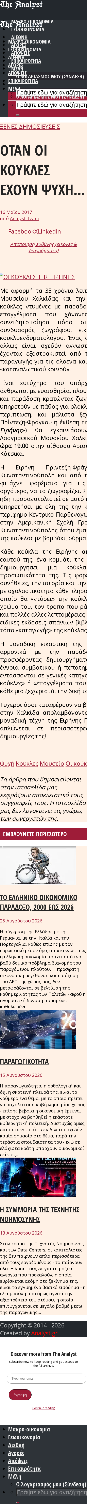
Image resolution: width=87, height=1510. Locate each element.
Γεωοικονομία (24, 49)
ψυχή (7, 763)
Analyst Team (24, 218)
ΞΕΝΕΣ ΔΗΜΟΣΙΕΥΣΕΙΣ (30, 126)
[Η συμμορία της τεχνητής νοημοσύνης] (38, 1194)
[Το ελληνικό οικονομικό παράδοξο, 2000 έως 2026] (38, 883)
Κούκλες (27, 763)
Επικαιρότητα (23, 80)
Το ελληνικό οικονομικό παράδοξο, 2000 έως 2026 (38, 902)
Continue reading (43, 1408)
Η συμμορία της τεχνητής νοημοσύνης (39, 1214)
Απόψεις (17, 73)
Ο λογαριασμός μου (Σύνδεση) (50, 76)
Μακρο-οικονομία (29, 41)
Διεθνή (16, 57)
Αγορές (15, 65)
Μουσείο (52, 763)
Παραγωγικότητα (24, 1061)
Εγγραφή (20, 1395)
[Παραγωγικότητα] (38, 1047)
